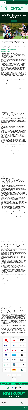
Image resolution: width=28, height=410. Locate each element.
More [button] (14, 0)
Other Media (25, 408)
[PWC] (22, 350)
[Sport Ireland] (6, 364)
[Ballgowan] (14, 364)
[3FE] (8, 375)
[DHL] (14, 369)
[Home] (4, 2)
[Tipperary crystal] (14, 375)
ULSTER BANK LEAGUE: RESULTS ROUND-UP (8, 49)
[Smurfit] (6, 360)
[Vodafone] (6, 340)
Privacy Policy (3, 402)
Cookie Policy (3, 401)
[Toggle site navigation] (1, 2)
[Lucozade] (14, 355)
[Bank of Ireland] (14, 345)
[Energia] (6, 350)
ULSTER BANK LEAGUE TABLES (6, 51)
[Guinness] (22, 340)
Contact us (3, 403)
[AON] (14, 350)
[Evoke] (6, 369)
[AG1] (22, 369)
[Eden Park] (22, 364)
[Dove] (22, 360)
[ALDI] (6, 355)
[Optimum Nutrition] (14, 360)
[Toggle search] (27, 2)
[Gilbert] (22, 355)
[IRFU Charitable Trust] (14, 380)
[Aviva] (6, 345)
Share (14, 20)
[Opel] (22, 345)
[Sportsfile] (19, 375)
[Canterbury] (14, 340)
